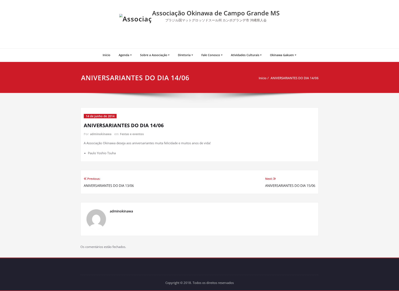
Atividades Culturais (245, 55)
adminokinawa (100, 134)
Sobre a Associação (153, 55)
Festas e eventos (132, 134)
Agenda (124, 55)
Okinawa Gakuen (282, 55)
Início (106, 55)
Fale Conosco (210, 55)
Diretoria (184, 55)
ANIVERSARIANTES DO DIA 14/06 (295, 78)
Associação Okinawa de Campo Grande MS (216, 13)
